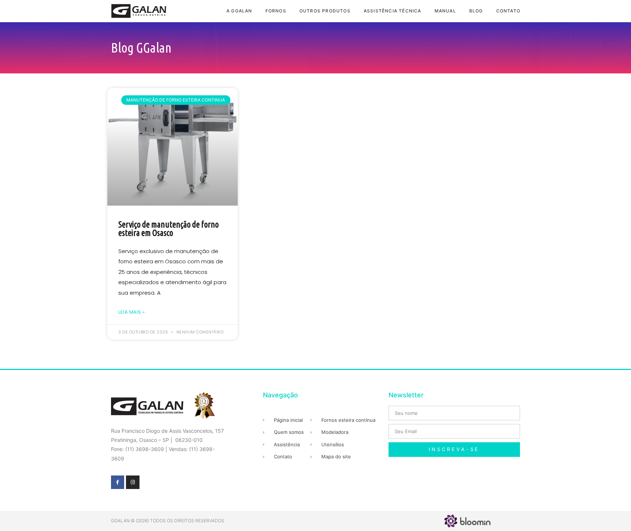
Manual (445, 11)
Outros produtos (325, 11)
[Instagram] (132, 482)
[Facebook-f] (117, 482)
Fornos (275, 11)
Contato (508, 11)
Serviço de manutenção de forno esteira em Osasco (168, 228)
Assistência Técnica (392, 11)
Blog (476, 11)
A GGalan (239, 11)
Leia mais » (131, 312)
